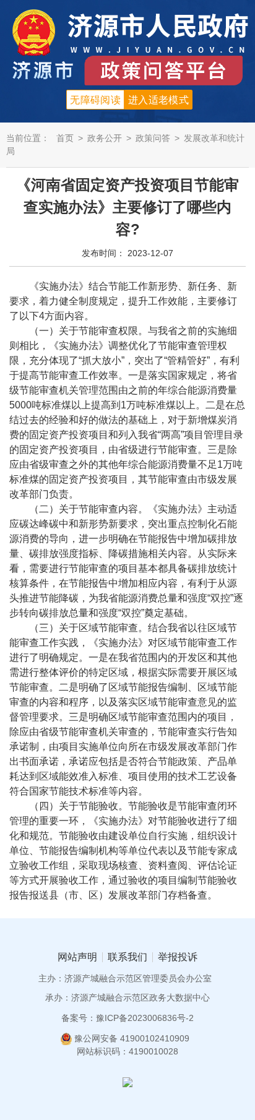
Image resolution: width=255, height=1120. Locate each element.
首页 (65, 138)
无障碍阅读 (95, 100)
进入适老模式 (158, 100)
